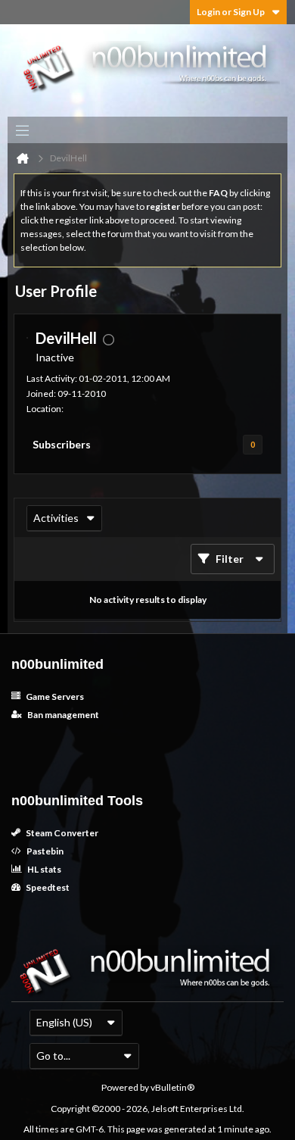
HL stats (43, 869)
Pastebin (44, 851)
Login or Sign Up (231, 11)
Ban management (62, 714)
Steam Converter (61, 833)
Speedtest (47, 887)
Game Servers (54, 696)
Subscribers (62, 444)
